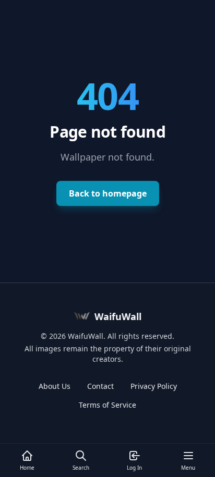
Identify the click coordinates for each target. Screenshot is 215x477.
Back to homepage (108, 193)
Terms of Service (107, 405)
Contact (100, 386)
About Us (54, 386)
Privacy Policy (153, 386)
